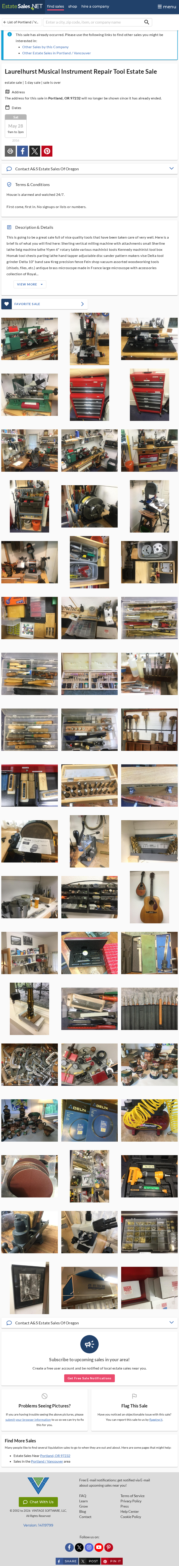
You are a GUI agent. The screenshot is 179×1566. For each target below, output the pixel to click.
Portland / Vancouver (47, 1461)
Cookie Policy (130, 1517)
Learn (83, 1501)
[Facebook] (69, 1547)
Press (124, 1506)
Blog (82, 1511)
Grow (83, 1506)
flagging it (155, 1419)
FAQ (82, 1496)
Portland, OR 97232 (55, 1455)
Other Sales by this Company (45, 47)
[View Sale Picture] (29, 339)
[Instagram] (89, 1547)
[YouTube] (99, 1547)
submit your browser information (28, 1419)
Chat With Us (41, 1502)
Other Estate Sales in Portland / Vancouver (56, 53)
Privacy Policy (130, 1501)
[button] (89, 169)
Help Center (129, 1511)
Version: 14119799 (38, 1525)
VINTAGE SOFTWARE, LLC (49, 1510)
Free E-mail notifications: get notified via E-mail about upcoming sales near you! (114, 1482)
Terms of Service (132, 1496)
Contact (85, 1517)
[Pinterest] (108, 1547)
